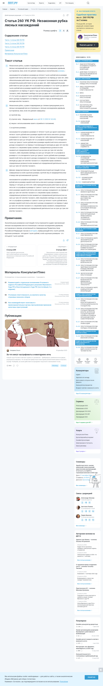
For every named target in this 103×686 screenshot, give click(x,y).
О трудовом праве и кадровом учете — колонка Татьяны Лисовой (86, 566)
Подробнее (64, 682)
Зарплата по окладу (82, 377)
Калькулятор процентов (84, 385)
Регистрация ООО (82, 405)
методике (33, 231)
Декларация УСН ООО (83, 411)
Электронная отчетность (84, 443)
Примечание (9, 50)
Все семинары (81, 485)
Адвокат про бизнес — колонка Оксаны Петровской (86, 540)
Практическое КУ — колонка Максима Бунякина (85, 589)
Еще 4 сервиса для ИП (83, 422)
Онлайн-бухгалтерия (83, 440)
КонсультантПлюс (82, 434)
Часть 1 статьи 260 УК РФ (14, 40)
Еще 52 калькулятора (83, 393)
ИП (60, 3)
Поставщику (69, 3)
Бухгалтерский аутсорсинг (84, 437)
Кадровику (51, 3)
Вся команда (80, 526)
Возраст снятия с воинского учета (87, 388)
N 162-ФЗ (52, 119)
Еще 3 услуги (80, 451)
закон (35, 119)
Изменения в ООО (82, 408)
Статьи (63, 365)
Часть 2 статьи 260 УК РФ (14, 43)
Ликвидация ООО (82, 417)
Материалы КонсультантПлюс (16, 54)
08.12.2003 (44, 119)
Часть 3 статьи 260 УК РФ (14, 47)
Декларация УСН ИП (83, 414)
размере (61, 71)
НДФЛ (78, 374)
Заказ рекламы (81, 446)
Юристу (41, 3)
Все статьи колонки (84, 560)
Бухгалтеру (31, 3)
